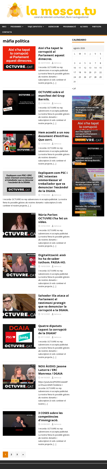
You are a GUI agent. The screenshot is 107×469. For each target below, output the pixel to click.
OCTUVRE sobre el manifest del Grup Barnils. (51, 95)
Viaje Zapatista (35, 26)
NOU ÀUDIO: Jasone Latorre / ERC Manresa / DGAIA (52, 369)
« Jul (74, 88)
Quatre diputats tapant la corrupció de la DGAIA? (52, 329)
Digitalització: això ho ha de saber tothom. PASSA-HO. (52, 258)
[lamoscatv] (53, 22)
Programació (69, 26)
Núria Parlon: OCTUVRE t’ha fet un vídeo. (53, 218)
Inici (4, 26)
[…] (54, 83)
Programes (16, 26)
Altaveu (84, 26)
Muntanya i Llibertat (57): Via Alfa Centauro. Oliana (87, 183)
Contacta (7, 32)
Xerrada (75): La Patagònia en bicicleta (88, 207)
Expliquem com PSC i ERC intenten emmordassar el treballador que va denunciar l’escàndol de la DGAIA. (53, 182)
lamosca (57, 63)
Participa (96, 26)
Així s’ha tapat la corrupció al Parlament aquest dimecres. (51, 53)
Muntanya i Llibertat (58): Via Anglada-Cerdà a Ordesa (87, 109)
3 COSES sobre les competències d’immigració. (50, 416)
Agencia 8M (53, 26)
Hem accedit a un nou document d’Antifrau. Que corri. (53, 136)
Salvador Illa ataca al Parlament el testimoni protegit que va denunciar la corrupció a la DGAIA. (53, 303)
